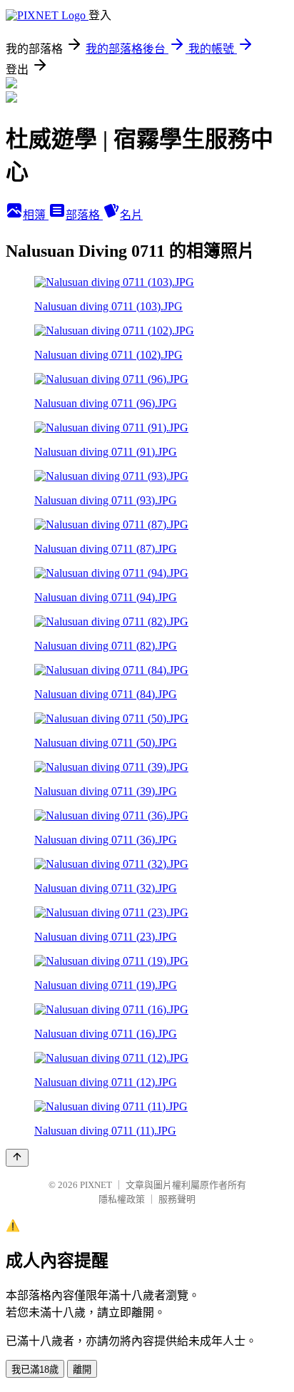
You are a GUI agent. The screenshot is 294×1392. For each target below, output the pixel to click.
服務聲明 (177, 1199)
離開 (82, 1369)
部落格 (84, 215)
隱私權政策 (121, 1199)
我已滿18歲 (35, 1369)
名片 (131, 215)
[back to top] (17, 1158)
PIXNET (96, 1184)
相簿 (36, 215)
